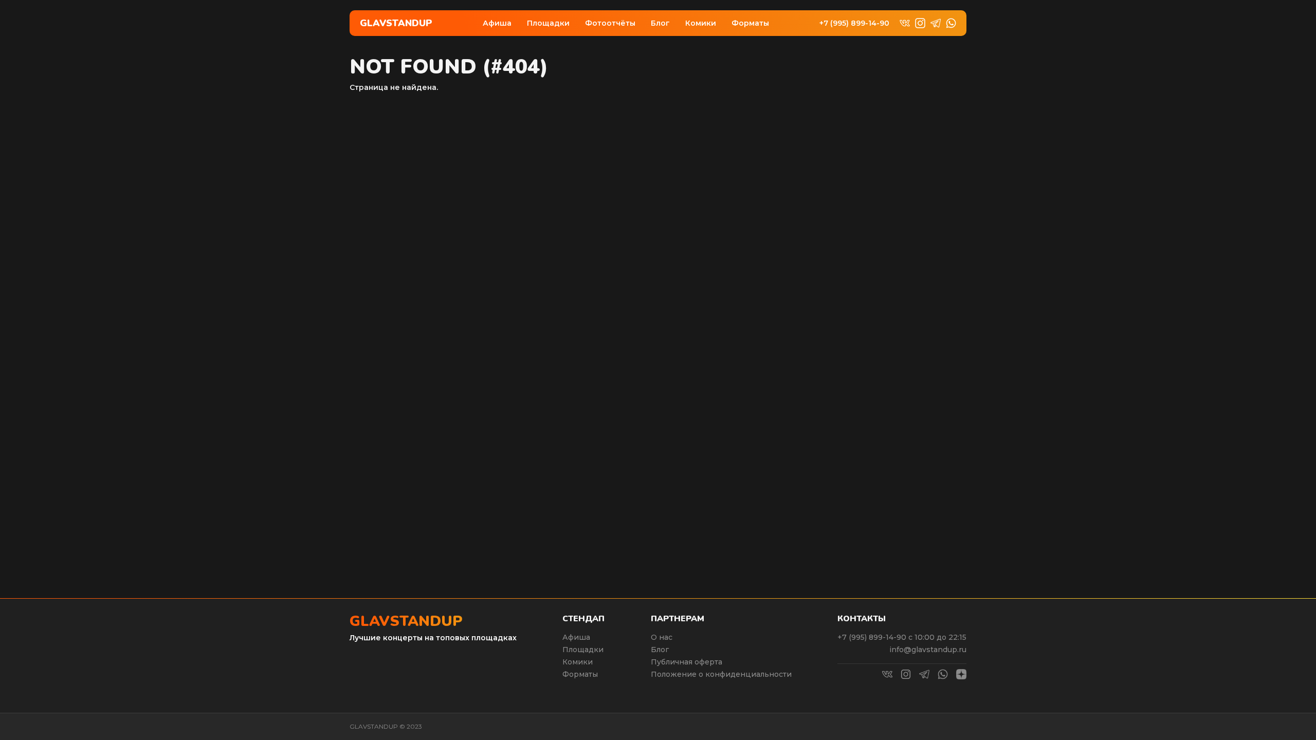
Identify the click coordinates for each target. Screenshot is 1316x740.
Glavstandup (396, 23)
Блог (660, 23)
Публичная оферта (686, 662)
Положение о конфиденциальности (721, 674)
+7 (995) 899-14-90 (854, 23)
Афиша (497, 23)
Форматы (750, 23)
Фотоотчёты (610, 23)
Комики (700, 23)
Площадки (548, 23)
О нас (661, 637)
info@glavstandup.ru (927, 649)
